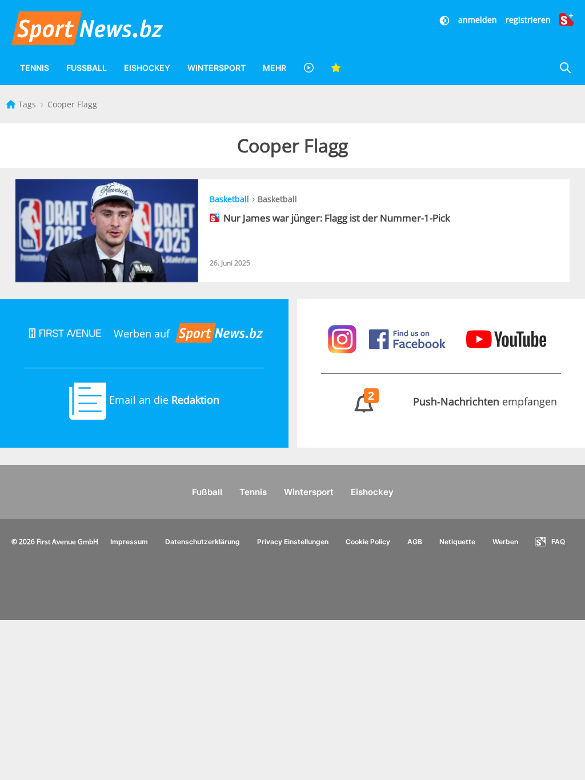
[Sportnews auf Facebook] (408, 338)
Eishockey (147, 68)
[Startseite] (12, 104)
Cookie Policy (368, 541)
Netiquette (457, 541)
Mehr (274, 68)
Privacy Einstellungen (292, 541)
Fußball (86, 68)
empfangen (462, 401)
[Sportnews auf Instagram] (343, 338)
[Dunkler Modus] (445, 19)
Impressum (129, 541)
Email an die (162, 400)
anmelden (477, 19)
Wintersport (216, 68)
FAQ (558, 541)
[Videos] (308, 67)
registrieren (528, 19)
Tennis (34, 68)
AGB (414, 541)
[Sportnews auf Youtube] (506, 338)
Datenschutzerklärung (202, 541)
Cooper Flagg (72, 104)
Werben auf (142, 333)
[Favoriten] (336, 67)
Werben (505, 541)
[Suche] (565, 67)
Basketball (229, 199)
